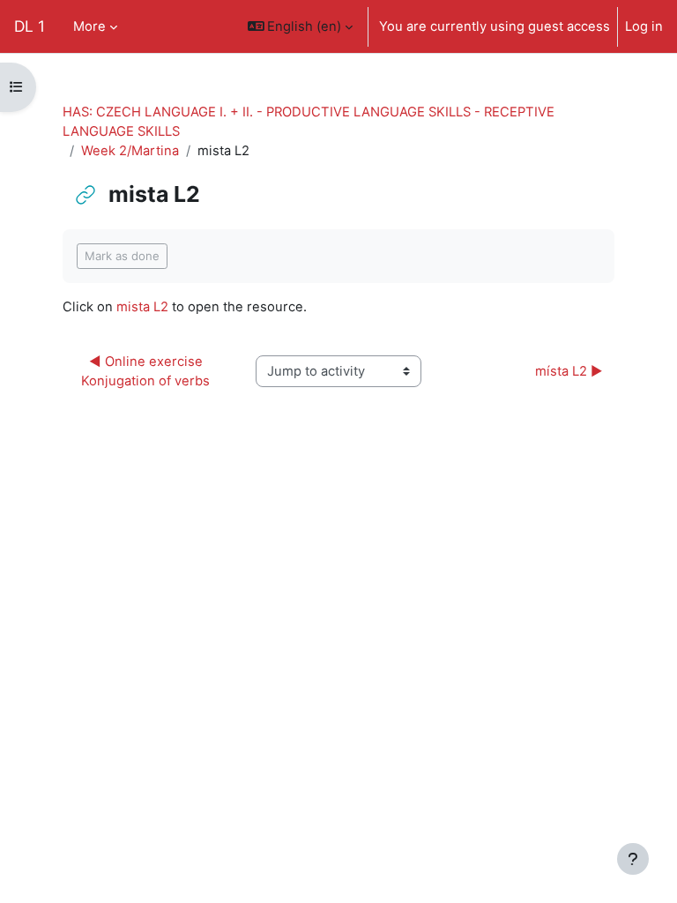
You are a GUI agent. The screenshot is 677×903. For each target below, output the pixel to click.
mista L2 (142, 307)
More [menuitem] (89, 26)
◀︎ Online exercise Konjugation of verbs (145, 371)
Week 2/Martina (130, 151)
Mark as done (122, 256)
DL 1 (29, 26)
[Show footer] (633, 859)
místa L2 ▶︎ (569, 371)
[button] (300, 26)
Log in (644, 26)
